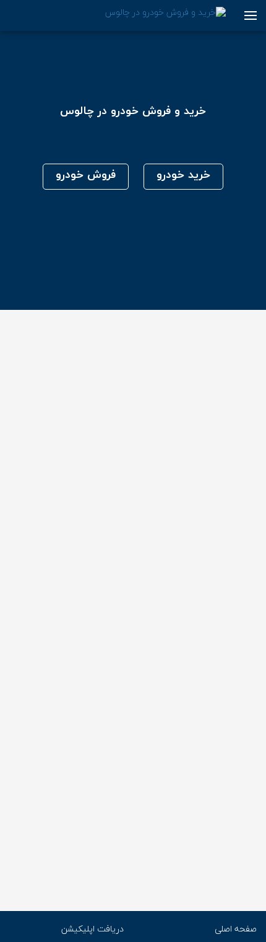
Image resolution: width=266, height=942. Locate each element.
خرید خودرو (183, 175)
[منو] (250, 15)
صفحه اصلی (236, 929)
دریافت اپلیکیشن (92, 929)
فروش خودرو (86, 175)
